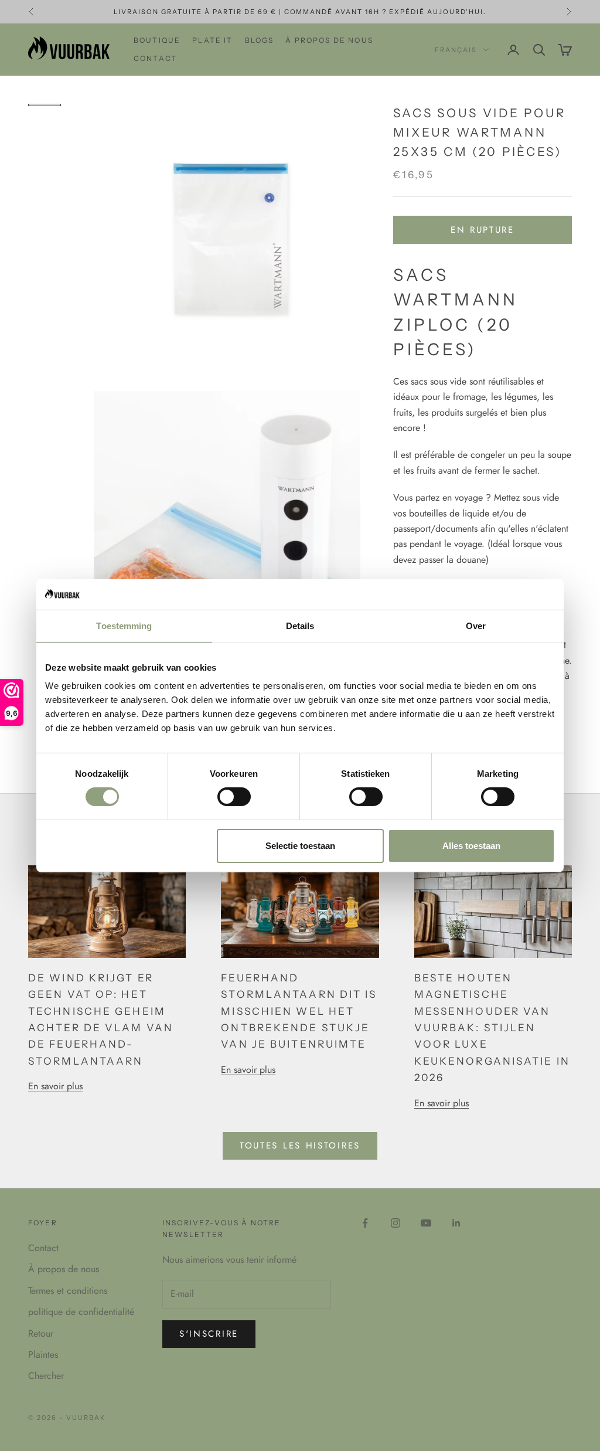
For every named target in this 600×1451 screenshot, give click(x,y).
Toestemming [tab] (124, 626)
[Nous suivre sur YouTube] (426, 1223)
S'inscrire (208, 1333)
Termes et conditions (67, 1290)
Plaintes (43, 1354)
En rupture (482, 229)
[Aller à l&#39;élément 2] (44, 116)
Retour (40, 1333)
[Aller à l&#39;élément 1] (44, 105)
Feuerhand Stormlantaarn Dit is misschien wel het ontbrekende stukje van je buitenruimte (299, 1011)
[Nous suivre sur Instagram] (395, 1223)
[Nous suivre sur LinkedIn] (456, 1223)
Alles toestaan (471, 846)
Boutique (157, 40)
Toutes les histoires (300, 1145)
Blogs (259, 40)
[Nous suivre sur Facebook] (365, 1223)
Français (456, 50)
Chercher (46, 1375)
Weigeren (129, 846)
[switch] (234, 796)
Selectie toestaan (300, 846)
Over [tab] (476, 626)
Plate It (212, 40)
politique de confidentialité (81, 1312)
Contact (155, 58)
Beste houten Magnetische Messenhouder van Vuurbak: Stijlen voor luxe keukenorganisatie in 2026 (492, 1027)
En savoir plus (55, 1086)
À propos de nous (329, 40)
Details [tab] (300, 626)
